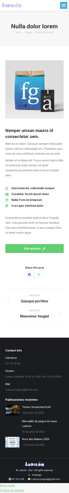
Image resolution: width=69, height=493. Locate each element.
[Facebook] (29, 274)
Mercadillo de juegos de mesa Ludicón (39, 424)
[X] (38, 274)
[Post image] (12, 410)
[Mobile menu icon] (63, 5)
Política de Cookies (12, 490)
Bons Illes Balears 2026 (35, 439)
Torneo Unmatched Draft (36, 407)
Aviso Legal (7, 485)
